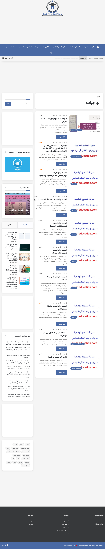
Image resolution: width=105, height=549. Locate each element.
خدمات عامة (12, 47)
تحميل (7, 448)
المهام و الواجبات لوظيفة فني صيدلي (59, 251)
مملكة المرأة (22, 47)
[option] (17, 204)
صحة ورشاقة (38, 47)
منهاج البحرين (25, 466)
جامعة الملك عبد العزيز (13, 452)
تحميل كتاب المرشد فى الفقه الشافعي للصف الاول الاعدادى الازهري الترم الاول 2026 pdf (18, 373)
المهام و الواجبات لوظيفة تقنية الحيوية (58, 225)
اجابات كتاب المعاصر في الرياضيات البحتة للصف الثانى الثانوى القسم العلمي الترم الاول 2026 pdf (18, 388)
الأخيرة (25, 225)
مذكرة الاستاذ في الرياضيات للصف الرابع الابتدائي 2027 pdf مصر (11, 269)
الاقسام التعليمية (75, 47)
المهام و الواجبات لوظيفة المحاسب (57, 278)
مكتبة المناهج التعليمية (59, 47)
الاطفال (15, 445)
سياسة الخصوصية (62, 531)
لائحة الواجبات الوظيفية (57, 357)
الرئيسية (96, 97)
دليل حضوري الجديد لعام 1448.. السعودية (11, 246)
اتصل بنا (65, 521)
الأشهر (9, 225)
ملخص (8, 462)
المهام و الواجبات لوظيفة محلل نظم (57, 307)
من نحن (65, 534)
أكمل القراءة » (61, 137)
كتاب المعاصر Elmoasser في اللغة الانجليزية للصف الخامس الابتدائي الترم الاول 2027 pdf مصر (18, 350)
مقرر (14, 462)
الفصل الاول (15, 448)
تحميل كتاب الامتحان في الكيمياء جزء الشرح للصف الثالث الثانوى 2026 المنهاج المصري (18, 367)
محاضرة (27, 462)
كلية (13, 459)
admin (63, 116)
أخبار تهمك (46, 47)
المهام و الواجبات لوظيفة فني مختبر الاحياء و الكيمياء (53, 174)
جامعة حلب (26, 455)
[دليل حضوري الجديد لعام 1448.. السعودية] (24, 247)
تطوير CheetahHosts (69, 545)
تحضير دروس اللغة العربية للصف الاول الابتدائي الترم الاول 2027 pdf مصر (58, 58)
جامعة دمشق (16, 455)
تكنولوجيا (29, 47)
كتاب (18, 459)
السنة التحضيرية (25, 448)
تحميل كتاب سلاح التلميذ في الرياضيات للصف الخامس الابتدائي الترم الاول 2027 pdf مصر (18, 362)
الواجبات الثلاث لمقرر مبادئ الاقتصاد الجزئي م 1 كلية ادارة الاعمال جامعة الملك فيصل (55, 148)
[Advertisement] (52, 28)
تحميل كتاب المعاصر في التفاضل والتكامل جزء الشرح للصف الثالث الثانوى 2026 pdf (17, 382)
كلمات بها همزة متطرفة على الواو (19, 211)
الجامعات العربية (89, 47)
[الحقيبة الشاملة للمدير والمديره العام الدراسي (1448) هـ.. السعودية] (24, 235)
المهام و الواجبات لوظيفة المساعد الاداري (50, 199)
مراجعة (20, 462)
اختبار (27, 445)
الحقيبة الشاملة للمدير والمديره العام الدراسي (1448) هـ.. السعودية (11, 236)
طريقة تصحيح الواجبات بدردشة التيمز (54, 120)
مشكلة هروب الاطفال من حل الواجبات (55, 334)
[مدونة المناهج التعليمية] (52, 8)
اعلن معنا (64, 524)
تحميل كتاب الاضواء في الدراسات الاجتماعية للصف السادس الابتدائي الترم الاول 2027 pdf (18, 343)
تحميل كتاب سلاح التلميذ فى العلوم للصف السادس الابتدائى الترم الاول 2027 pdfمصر (18, 395)
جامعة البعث (25, 452)
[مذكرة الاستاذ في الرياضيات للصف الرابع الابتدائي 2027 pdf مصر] (24, 269)
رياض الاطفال (25, 459)
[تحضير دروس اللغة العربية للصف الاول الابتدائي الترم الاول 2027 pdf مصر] (24, 257)
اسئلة (21, 445)
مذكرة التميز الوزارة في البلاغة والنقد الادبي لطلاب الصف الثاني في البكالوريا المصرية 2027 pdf (11, 282)
